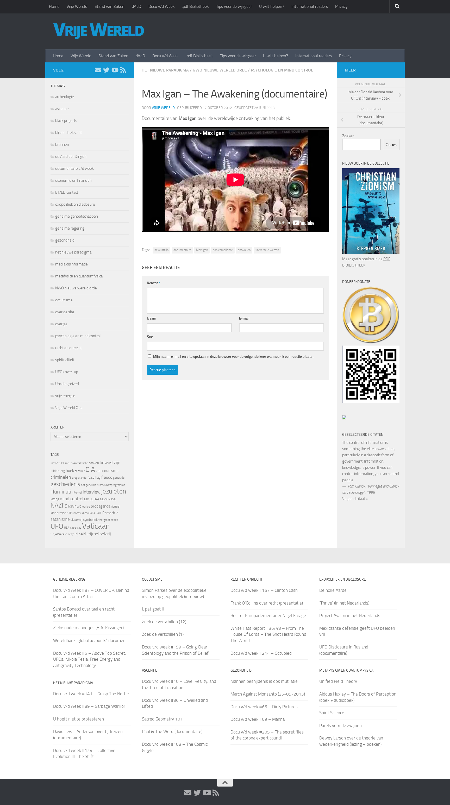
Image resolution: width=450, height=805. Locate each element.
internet (77, 492)
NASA (112, 499)
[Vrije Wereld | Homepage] (98, 31)
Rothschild (110, 513)
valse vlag (75, 527)
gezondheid (64, 240)
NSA (71, 506)
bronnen (62, 144)
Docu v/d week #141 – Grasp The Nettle (91, 693)
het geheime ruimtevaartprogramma (103, 485)
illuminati (61, 492)
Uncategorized (67, 383)
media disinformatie (71, 264)
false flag (94, 477)
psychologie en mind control (282, 70)
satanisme (60, 519)
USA (66, 527)
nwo (78, 506)
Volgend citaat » (355, 498)
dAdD (136, 6)
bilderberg (58, 471)
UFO (57, 526)
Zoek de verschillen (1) (163, 634)
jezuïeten (113, 491)
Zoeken (348, 136)
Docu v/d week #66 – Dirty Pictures (264, 706)
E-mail (244, 318)
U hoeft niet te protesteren (78, 719)
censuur (80, 471)
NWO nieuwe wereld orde (220, 70)
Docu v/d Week (161, 6)
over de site (64, 312)
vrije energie (65, 395)
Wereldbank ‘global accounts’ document (90, 640)
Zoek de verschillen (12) (164, 621)
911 (61, 463)
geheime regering (69, 228)
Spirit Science (331, 712)
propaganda (100, 506)
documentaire (182, 250)
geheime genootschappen (76, 216)
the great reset (108, 520)
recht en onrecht (68, 348)
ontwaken (244, 250)
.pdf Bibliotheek (195, 6)
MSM (104, 499)
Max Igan (202, 250)
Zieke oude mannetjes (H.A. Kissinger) (88, 627)
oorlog (86, 506)
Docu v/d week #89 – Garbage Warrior (89, 706)
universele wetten (267, 250)
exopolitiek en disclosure (75, 204)
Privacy (341, 6)
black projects (66, 120)
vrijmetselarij (98, 533)
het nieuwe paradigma (165, 70)
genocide (118, 477)
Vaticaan (96, 526)
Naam (151, 318)
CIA (90, 469)
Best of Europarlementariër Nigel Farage (268, 615)
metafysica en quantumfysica (79, 276)
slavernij (76, 520)
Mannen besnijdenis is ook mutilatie (264, 681)
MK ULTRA (91, 499)
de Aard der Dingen (70, 156)
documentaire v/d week (74, 168)
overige (61, 324)
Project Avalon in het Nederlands (349, 615)
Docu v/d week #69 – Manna (257, 719)
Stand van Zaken (109, 6)
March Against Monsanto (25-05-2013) (267, 694)
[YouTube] (114, 70)
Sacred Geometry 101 (162, 719)
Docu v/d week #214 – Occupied (261, 653)
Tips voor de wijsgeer (234, 6)
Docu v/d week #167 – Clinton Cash (264, 590)
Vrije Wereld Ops (68, 407)
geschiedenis (65, 484)
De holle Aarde (333, 590)
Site (150, 337)
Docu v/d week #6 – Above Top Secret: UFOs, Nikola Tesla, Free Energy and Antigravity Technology (89, 659)
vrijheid (79, 533)
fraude (106, 477)
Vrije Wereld (77, 6)
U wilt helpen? (271, 6)
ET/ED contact (66, 192)
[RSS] (123, 70)
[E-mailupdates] (98, 70)
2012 (54, 463)
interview (92, 492)
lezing (55, 499)
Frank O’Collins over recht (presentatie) (266, 603)
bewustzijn (161, 250)
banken (94, 463)
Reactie (154, 283)
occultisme (64, 300)
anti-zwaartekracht (76, 463)
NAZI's (59, 505)
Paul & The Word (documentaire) (172, 731)
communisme (107, 470)
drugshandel (79, 477)
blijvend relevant (68, 132)
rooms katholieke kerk (87, 513)
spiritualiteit (64, 360)
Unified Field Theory (338, 681)
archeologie (64, 96)
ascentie (62, 108)
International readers (309, 6)
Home (54, 6)
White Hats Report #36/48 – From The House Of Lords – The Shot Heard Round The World (268, 634)
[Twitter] (106, 70)
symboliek (90, 520)
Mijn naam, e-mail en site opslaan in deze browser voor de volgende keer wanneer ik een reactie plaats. (233, 356)
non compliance (223, 250)
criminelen (61, 477)
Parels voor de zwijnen (340, 725)
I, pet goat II (153, 609)
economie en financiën (73, 180)
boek (70, 470)
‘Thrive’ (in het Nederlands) (344, 603)
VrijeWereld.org (62, 534)
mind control (71, 498)
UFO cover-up (66, 371)
